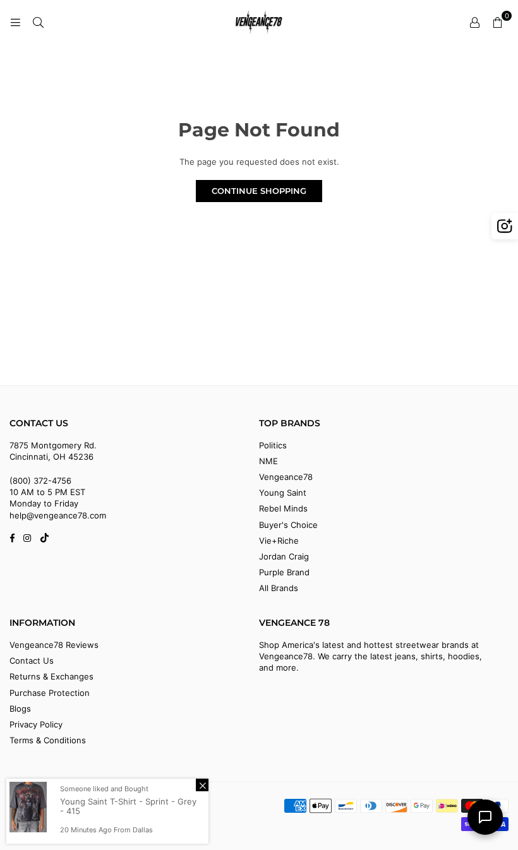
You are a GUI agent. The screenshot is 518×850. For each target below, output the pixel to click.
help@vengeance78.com (57, 515)
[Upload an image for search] (504, 226)
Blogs (20, 708)
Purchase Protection (49, 693)
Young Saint (282, 493)
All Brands (278, 588)
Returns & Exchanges (51, 676)
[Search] (38, 22)
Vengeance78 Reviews (54, 645)
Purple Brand (284, 572)
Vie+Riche (279, 541)
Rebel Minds (283, 508)
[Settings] (474, 22)
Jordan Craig (284, 556)
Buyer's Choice (288, 525)
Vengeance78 (286, 477)
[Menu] (15, 22)
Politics (273, 445)
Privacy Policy (36, 724)
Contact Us (31, 660)
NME (268, 461)
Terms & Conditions (47, 740)
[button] (497, 22)
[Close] (202, 785)
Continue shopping (259, 191)
